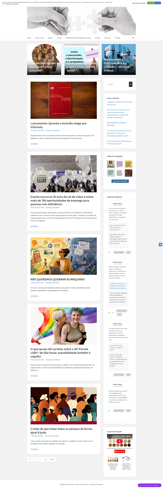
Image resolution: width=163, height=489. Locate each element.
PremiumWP (99, 484)
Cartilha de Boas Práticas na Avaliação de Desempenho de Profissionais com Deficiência (118, 286)
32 (46, 459)
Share (128, 252)
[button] (113, 464)
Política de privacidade (12, 4)
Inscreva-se (120, 451)
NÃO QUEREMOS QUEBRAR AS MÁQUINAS (58, 279)
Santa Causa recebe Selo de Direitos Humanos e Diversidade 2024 (117, 227)
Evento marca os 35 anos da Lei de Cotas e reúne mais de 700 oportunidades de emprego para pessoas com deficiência (62, 200)
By (53, 130)
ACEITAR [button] (150, 3)
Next (52, 459)
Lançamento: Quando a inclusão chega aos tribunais (58, 125)
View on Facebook (119, 252)
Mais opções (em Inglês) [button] (139, 3)
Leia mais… (35, 144)
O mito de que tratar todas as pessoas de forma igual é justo (61, 430)
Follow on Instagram (120, 181)
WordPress (85, 484)
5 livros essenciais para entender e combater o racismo (116, 348)
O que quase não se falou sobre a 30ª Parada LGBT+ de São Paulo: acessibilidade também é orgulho (60, 352)
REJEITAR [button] (157, 3)
